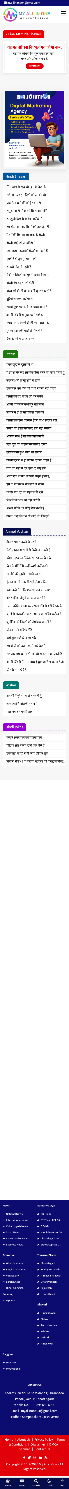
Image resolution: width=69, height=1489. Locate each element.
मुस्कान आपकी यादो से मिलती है (24, 331)
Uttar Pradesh (48, 1281)
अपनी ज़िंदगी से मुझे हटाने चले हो (24, 315)
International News (17, 1220)
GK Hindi (45, 1214)
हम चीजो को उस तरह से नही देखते (25, 646)
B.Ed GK (44, 1226)
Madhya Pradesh (50, 1269)
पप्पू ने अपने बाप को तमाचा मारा (24, 737)
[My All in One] (34, 14)
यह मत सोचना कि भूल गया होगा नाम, (34, 47)
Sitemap (25, 1449)
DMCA (53, 1444)
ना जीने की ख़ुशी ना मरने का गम (24, 574)
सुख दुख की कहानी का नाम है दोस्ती (26, 444)
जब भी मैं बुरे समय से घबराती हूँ (23, 696)
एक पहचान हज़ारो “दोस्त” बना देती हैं (27, 251)
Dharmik (11, 1362)
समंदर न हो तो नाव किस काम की (25, 412)
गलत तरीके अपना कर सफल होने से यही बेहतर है (34, 606)
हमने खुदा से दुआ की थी (19, 364)
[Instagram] (34, 1458)
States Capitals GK (50, 1244)
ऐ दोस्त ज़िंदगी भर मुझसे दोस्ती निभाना (27, 275)
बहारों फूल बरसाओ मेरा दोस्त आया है (26, 307)
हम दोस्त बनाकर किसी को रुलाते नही (27, 227)
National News (14, 1214)
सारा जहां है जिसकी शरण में (21, 704)
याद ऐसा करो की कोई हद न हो (23, 203)
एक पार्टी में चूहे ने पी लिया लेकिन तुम (27, 753)
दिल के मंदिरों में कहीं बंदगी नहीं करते (27, 566)
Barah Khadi (13, 1281)
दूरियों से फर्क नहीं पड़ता (19, 299)
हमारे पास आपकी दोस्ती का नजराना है (27, 323)
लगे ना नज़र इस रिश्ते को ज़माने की (26, 195)
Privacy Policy (43, 1440)
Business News (14, 1244)
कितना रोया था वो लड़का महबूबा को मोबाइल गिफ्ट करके (34, 762)
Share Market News (17, 1238)
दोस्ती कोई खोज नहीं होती (20, 243)
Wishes (44, 1331)
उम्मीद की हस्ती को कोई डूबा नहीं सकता (28, 428)
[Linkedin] (40, 1458)
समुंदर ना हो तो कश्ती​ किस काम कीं (26, 211)
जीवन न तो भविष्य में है (19, 630)
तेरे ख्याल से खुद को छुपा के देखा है (26, 187)
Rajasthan (46, 1288)
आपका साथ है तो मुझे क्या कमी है (25, 436)
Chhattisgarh (47, 1263)
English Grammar (16, 1269)
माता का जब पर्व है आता (19, 712)
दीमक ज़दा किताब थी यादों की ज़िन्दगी (27, 516)
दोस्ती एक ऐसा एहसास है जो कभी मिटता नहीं (31, 420)
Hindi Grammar (15, 1263)
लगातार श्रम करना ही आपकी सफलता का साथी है (34, 654)
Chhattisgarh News (17, 1226)
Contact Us (42, 1449)
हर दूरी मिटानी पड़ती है (18, 267)
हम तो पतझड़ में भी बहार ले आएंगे (25, 484)
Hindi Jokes (47, 1343)
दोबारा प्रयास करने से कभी (21, 542)
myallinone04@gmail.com (23, 2)
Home (9, 1440)
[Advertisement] (34, 932)
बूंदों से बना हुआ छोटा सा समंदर (24, 452)
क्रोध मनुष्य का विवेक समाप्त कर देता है (28, 558)
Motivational (13, 1368)
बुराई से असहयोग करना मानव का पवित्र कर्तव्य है (33, 614)
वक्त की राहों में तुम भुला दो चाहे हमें (26, 468)
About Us (23, 1440)
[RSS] (46, 1458)
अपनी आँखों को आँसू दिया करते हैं (25, 508)
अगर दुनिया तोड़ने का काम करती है (25, 598)
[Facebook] (24, 1458)
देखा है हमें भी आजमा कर (20, 339)
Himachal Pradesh (50, 1275)
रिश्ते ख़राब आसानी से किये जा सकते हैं (28, 550)
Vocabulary (12, 1275)
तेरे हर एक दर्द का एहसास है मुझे (24, 492)
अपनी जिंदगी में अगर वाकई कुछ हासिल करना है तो (35, 662)
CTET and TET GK (50, 1220)
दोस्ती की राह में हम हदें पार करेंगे (24, 396)
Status (44, 1319)
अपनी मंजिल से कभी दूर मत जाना (25, 404)
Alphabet (11, 1300)
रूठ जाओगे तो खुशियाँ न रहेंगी (23, 380)
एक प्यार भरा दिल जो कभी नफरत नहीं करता (31, 388)
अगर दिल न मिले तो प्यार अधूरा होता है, (28, 476)
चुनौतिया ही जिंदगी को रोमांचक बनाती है (28, 622)
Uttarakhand (47, 1294)
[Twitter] (29, 1458)
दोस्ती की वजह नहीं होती (20, 283)
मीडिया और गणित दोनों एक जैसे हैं (25, 745)
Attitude (45, 1337)
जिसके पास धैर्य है (16, 670)
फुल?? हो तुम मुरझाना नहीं (21, 259)
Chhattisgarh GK (49, 1238)
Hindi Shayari (48, 1313)
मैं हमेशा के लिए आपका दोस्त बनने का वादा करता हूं (35, 372)
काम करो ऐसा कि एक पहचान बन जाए (28, 590)
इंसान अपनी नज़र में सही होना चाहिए (26, 582)
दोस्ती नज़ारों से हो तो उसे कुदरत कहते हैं (28, 460)
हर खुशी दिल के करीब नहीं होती (24, 219)
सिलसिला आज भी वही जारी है (23, 500)
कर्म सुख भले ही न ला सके (21, 638)
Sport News (13, 1232)
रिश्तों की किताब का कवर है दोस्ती (25, 235)
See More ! (34, 66)
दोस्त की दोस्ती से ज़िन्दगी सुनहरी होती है (29, 291)
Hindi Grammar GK (51, 1232)
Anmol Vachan (48, 1325)
